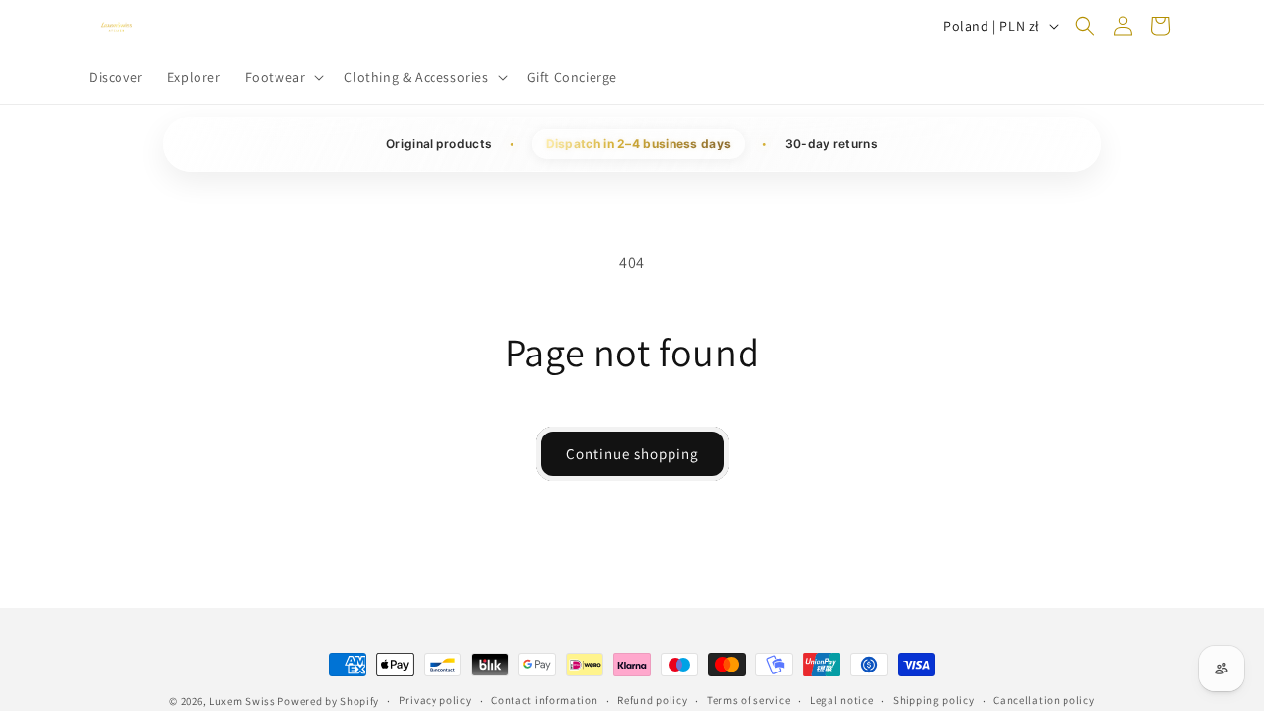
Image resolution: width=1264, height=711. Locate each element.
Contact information (544, 700)
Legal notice (841, 700)
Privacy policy (435, 700)
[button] (283, 77)
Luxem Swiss (243, 701)
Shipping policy (934, 700)
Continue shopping (632, 453)
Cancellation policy (1043, 700)
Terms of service (748, 700)
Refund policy (652, 700)
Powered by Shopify (328, 701)
